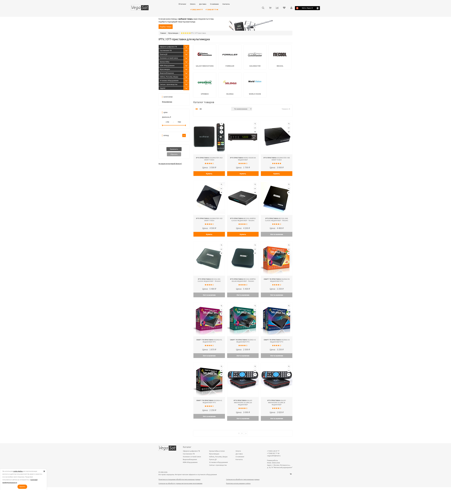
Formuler (230, 66)
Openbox (205, 94)
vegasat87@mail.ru (273, 456)
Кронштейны (164, 62)
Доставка (202, 4)
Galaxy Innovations (205, 66)
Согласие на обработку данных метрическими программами (180, 483)
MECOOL (280, 66)
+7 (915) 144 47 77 (196, 9)
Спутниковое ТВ (166, 50)
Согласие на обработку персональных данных (242, 479)
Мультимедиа (165, 69)
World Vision (255, 94)
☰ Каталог (182, 4)
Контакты (226, 4)
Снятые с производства (168, 84)
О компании (214, 4)
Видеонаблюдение (167, 73)
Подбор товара (165, 27)
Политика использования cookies (238, 483)
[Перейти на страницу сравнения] (277, 8)
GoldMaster (254, 66)
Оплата (192, 4)
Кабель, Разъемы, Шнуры (169, 77)
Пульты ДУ (163, 54)
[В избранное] (221, 132)
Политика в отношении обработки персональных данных (179, 479)
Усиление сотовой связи (169, 58)
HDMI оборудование (167, 65)
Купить (209, 173)
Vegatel (162, 88)
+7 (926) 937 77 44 (211, 9)
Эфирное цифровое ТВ (168, 47)
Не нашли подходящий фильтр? (170, 164)
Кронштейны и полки (217, 451)
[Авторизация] (291, 8)
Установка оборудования (169, 80)
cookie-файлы (18, 471)
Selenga (229, 94)
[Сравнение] (221, 128)
